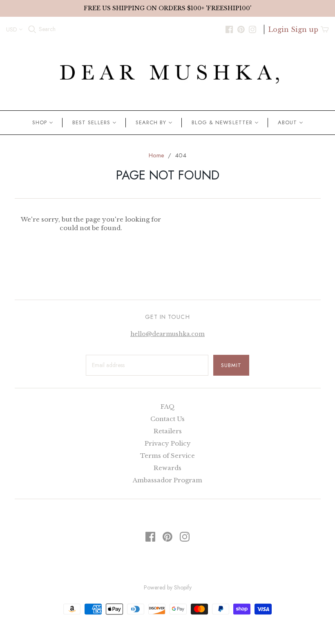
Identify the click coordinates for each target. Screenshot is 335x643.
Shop (39, 122)
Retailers (168, 431)
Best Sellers (91, 122)
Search (47, 29)
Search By (151, 122)
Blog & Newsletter (222, 122)
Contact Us (167, 419)
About (287, 122)
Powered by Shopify (168, 587)
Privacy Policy (168, 443)
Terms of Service (167, 455)
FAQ (168, 406)
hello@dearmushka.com (167, 334)
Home (156, 155)
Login (278, 29)
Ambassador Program (167, 480)
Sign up (304, 29)
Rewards (167, 468)
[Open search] (32, 29)
